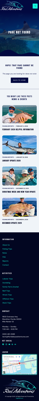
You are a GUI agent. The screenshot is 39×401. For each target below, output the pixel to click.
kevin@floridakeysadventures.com (15, 337)
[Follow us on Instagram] (6, 344)
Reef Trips (6, 291)
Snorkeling (6, 283)
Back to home (19, 80)
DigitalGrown (19, 398)
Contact (5, 265)
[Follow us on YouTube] (9, 344)
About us (6, 245)
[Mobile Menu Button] (35, 6)
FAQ (4, 257)
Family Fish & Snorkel (10, 287)
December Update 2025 (12, 223)
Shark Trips (6, 303)
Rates (4, 253)
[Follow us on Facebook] (3, 344)
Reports (5, 261)
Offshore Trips (8, 299)
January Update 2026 (11, 160)
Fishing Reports (8, 126)
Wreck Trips (7, 295)
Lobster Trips (7, 279)
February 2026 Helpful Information (18, 129)
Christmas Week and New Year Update (18, 192)
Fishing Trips (7, 249)
